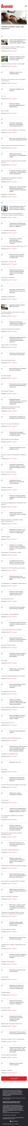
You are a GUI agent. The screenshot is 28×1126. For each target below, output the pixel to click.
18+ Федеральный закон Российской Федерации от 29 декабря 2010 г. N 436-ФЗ (13, 1118)
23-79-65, (8, 1099)
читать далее (14, 1078)
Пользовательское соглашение (9, 1115)
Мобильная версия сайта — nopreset (10, 1124)
